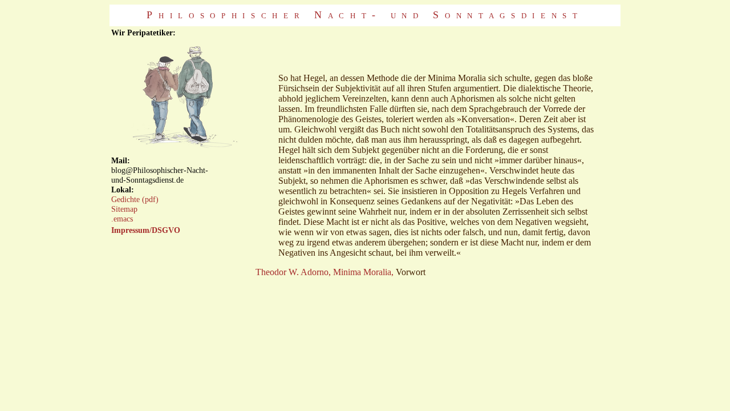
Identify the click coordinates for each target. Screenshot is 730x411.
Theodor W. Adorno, (293, 272)
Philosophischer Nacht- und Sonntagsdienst (365, 15)
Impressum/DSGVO (145, 230)
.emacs (122, 218)
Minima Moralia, (363, 272)
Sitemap (124, 208)
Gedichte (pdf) (135, 199)
